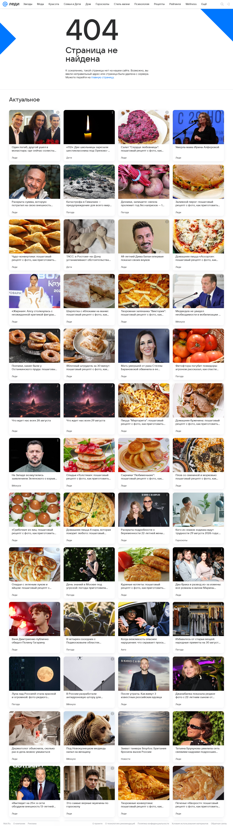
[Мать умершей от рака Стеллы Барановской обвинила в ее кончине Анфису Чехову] (143, 354)
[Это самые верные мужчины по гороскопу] (89, 791)
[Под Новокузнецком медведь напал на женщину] (89, 736)
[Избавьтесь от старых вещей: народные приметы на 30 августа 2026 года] (198, 627)
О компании (19, 823)
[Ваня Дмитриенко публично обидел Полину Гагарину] (34, 627)
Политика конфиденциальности (153, 823)
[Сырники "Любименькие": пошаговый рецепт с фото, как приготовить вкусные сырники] (143, 463)
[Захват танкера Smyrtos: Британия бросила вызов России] (143, 736)
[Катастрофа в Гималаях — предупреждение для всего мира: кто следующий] (89, 190)
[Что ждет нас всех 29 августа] (89, 409)
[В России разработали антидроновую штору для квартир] (89, 682)
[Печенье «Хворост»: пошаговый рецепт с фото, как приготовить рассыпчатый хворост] (198, 791)
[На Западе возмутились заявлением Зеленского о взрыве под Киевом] (34, 463)
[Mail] (5, 4)
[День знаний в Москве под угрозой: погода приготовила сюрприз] (89, 572)
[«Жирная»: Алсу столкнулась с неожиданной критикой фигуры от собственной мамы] (34, 299)
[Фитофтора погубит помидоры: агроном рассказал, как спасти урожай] (198, 354)
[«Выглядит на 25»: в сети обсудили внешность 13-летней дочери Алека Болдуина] (34, 791)
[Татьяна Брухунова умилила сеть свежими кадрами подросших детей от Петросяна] (198, 736)
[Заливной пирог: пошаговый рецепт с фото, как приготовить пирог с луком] (198, 190)
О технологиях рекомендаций (120, 823)
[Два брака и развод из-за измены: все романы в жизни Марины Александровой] (198, 572)
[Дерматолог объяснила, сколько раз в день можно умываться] (34, 736)
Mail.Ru (7, 823)
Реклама (32, 823)
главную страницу (102, 77)
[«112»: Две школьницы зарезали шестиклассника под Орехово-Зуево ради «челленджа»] (89, 135)
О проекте (97, 823)
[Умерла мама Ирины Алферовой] (198, 135)
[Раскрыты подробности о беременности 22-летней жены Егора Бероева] (143, 518)
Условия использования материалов (190, 823)
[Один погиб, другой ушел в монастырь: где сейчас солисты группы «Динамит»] (34, 135)
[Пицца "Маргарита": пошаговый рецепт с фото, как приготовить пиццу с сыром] (143, 409)
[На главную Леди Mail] (13, 4)
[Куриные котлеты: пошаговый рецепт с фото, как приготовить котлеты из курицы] (143, 572)
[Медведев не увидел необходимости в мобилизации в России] (198, 299)
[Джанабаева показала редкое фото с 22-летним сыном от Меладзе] (198, 682)
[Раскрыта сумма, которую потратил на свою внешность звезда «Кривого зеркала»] (34, 190)
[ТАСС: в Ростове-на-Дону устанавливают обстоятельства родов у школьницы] (89, 245)
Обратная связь (219, 823)
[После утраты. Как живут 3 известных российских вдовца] (143, 682)
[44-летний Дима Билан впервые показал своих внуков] (143, 245)
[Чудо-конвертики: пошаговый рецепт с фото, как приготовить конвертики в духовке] (34, 245)
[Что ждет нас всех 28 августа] (34, 409)
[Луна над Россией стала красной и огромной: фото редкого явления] (34, 682)
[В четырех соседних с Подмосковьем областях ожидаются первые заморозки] (89, 627)
